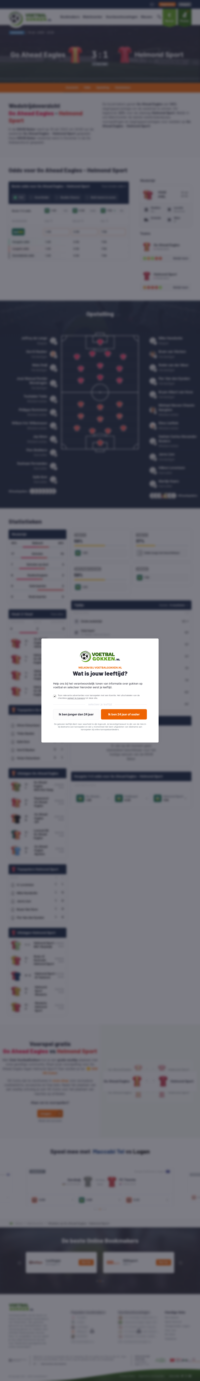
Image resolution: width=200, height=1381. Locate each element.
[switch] (54, 696)
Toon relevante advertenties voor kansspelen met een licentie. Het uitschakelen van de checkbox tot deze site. (99, 696)
